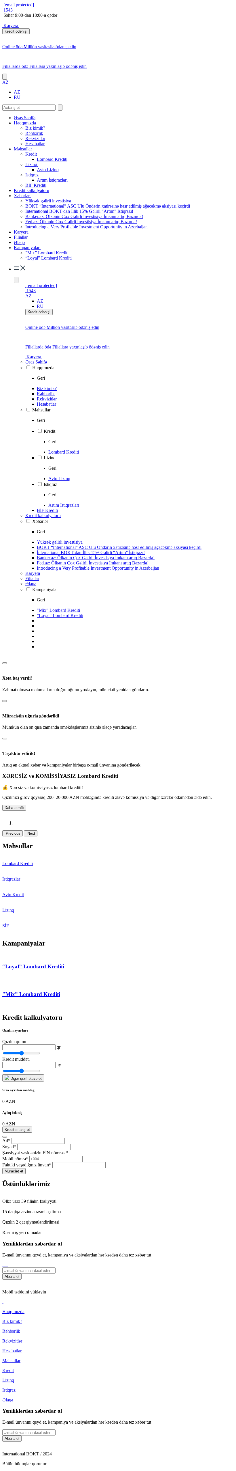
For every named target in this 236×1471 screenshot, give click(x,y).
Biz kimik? (35, 128)
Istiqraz (32, 174)
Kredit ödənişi (16, 31)
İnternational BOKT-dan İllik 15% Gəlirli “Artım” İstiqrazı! (79, 211)
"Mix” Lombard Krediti (46, 252)
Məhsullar (23, 148)
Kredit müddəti (16, 1059)
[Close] (4, 663)
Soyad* (9, 1146)
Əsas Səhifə (24, 117)
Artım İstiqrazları (52, 180)
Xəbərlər (22, 195)
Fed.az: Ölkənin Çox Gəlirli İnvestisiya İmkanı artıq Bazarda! (81, 221)
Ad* (6, 1140)
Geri (41, 378)
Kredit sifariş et (17, 1129)
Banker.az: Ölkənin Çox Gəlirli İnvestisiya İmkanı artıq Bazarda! (84, 216)
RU (17, 97)
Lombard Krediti (52, 159)
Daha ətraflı (14, 808)
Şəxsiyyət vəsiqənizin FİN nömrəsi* (35, 1152)
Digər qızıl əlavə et (25, 1078)
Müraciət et (14, 1171)
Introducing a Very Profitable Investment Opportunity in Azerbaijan (86, 226)
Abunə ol (12, 1276)
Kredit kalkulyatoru (31, 190)
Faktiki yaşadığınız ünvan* (26, 1164)
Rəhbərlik (34, 133)
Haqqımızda (25, 122)
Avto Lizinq (48, 169)
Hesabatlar (35, 143)
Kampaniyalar (27, 247)
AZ (17, 92)
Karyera (10, 25)
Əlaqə (19, 242)
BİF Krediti (35, 185)
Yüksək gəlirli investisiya (48, 200)
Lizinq (31, 164)
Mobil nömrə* (15, 1158)
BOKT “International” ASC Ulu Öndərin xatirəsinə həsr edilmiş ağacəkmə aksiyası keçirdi (107, 206)
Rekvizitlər (35, 138)
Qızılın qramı (14, 1041)
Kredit (31, 154)
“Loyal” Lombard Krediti (48, 258)
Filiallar (21, 237)
